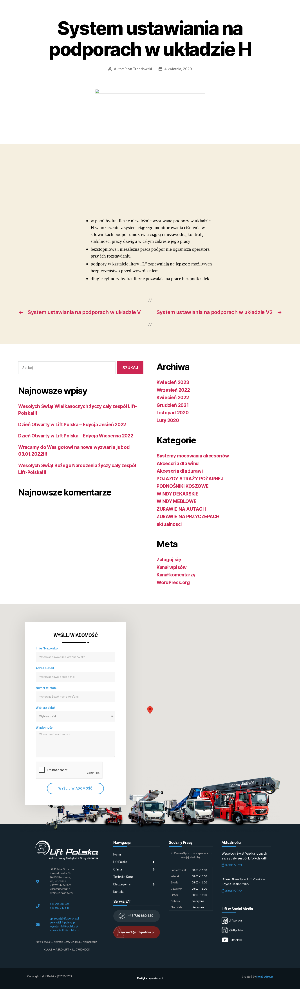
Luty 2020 (168, 420)
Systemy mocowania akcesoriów (193, 456)
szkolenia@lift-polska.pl (64, 930)
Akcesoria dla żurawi (180, 471)
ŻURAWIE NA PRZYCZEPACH (188, 516)
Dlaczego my (122, 884)
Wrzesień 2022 (173, 390)
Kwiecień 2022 (173, 397)
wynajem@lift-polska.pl (64, 926)
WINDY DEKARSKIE (178, 494)
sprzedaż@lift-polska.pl (64, 918)
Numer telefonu (46, 688)
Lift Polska (120, 862)
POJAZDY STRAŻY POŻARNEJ (190, 478)
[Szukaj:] (66, 368)
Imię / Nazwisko (47, 648)
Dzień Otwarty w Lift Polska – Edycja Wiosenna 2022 (75, 436)
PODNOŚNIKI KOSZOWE (183, 486)
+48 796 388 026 (59, 903)
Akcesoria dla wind (178, 463)
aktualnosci (169, 524)
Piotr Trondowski (138, 69)
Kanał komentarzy (176, 575)
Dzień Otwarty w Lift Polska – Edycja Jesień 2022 (72, 424)
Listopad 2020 (173, 412)
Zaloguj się (169, 559)
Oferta (117, 869)
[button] (136, 916)
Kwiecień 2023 (173, 382)
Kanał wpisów (172, 567)
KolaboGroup (264, 976)
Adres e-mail (45, 668)
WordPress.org (173, 582)
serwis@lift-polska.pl (62, 922)
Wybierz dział (45, 707)
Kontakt (118, 892)
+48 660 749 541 (59, 907)
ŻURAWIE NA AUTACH (181, 509)
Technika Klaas (123, 877)
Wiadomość (44, 727)
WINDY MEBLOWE (177, 501)
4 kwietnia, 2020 (178, 69)
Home (117, 854)
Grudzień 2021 (173, 405)
